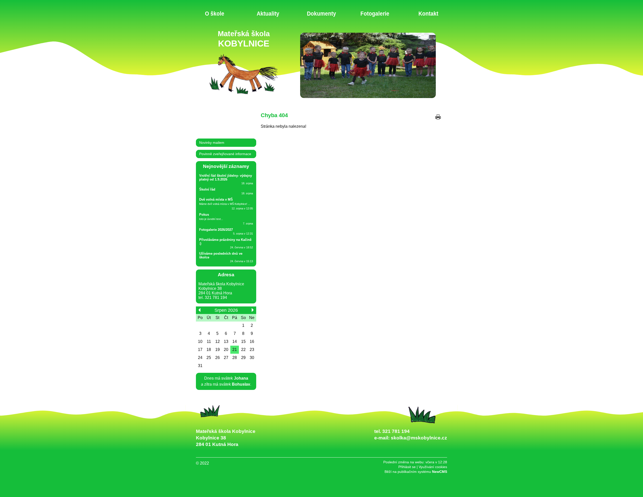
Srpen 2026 (226, 310)
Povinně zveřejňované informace (225, 154)
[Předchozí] (199, 310)
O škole (214, 13)
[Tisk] (438, 117)
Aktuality (268, 13)
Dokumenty (321, 13)
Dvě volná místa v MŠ (216, 199)
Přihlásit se (407, 467)
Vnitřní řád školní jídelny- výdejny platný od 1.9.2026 (225, 177)
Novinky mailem (211, 143)
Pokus (204, 214)
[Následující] (252, 310)
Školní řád (207, 189)
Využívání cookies (433, 467)
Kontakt (428, 13)
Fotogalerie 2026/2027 (216, 230)
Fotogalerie (374, 13)
